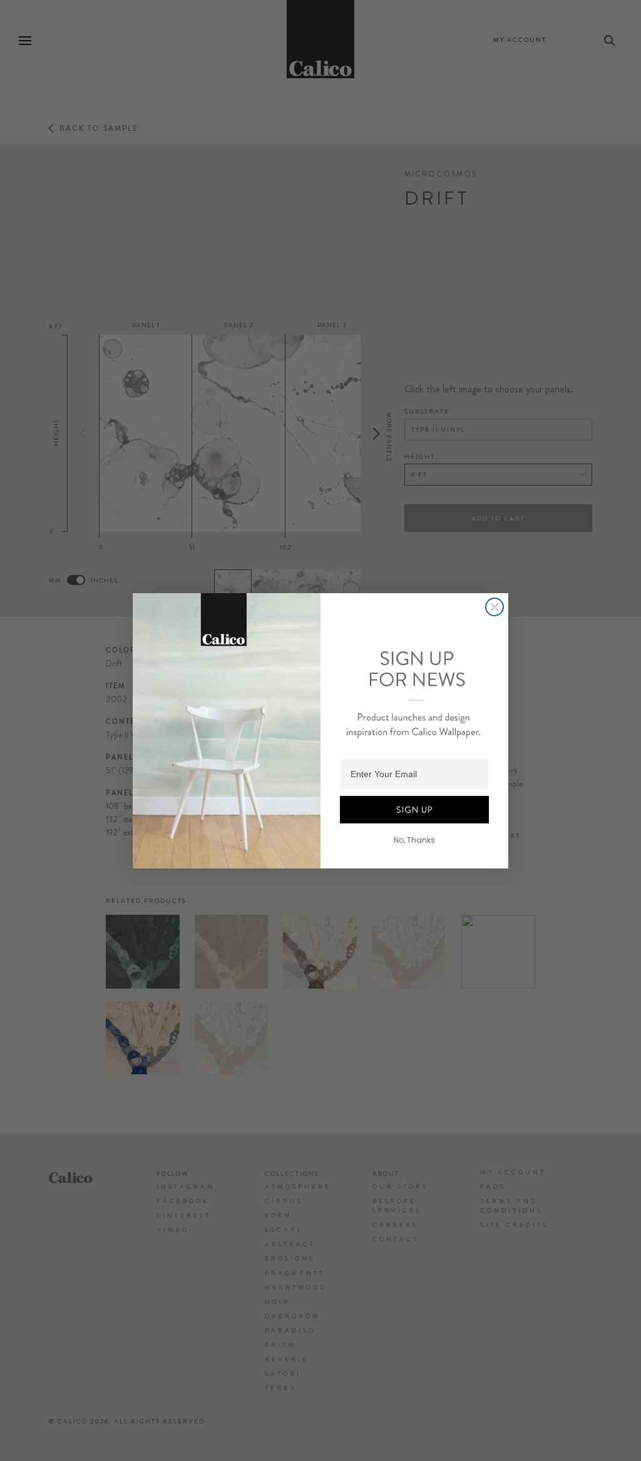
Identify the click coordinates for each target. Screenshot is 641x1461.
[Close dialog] (494, 607)
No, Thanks (414, 840)
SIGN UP (414, 809)
